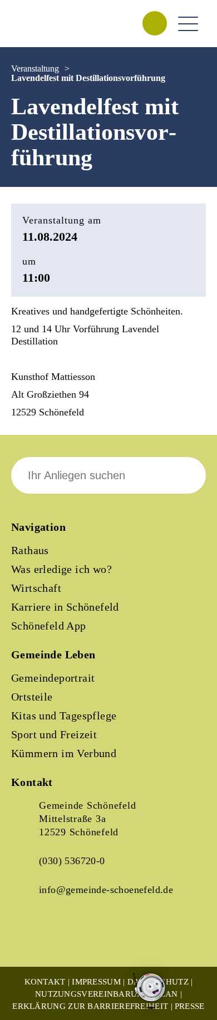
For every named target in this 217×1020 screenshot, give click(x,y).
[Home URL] (60, 35)
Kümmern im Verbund (63, 753)
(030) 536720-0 (72, 860)
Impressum (96, 981)
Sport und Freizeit (54, 734)
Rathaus (30, 550)
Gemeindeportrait (53, 678)
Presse (190, 1006)
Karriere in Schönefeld (65, 607)
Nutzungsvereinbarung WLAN (106, 993)
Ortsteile (32, 697)
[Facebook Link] (29, 938)
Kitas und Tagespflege (63, 715)
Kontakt (45, 981)
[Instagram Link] (67, 938)
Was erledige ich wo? (61, 569)
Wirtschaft (36, 588)
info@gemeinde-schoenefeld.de (106, 889)
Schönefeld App (48, 626)
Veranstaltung (35, 68)
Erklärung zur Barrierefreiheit (90, 1006)
